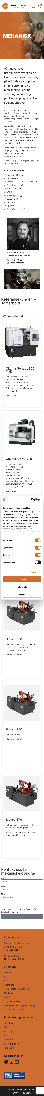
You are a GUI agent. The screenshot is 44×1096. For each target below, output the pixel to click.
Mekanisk (8, 1039)
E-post (4, 886)
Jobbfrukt (9, 1023)
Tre (5, 1027)
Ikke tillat (22, 594)
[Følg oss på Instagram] (6, 1062)
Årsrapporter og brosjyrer (17, 989)
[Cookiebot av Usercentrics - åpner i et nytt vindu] (31, 499)
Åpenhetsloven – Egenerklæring (19, 1005)
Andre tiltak (9, 985)
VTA (6, 976)
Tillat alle (22, 579)
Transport (9, 1048)
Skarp (28, 1093)
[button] (33, 6)
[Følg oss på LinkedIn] (17, 1062)
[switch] (38, 548)
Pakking (8, 1031)
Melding (4, 894)
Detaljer (33, 572)
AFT (6, 980)
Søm (6, 1035)
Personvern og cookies (15, 1009)
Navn (3, 878)
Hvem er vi (9, 972)
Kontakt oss (9, 997)
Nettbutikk (9, 993)
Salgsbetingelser (12, 1001)
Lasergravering (11, 1044)
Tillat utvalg (22, 587)
